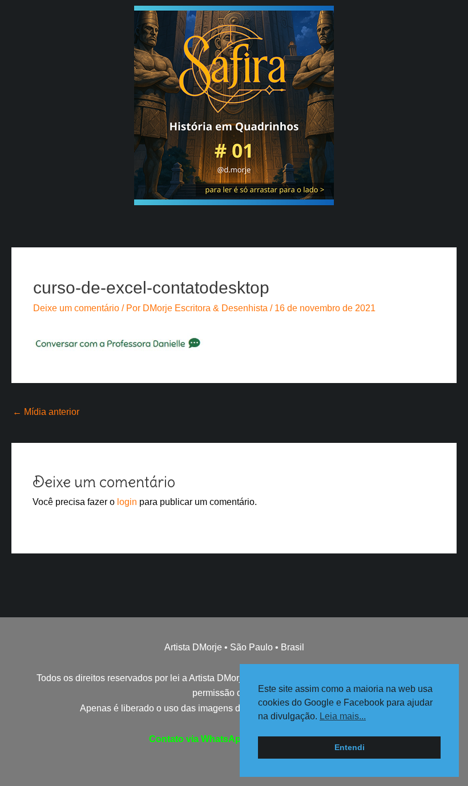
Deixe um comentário (76, 308)
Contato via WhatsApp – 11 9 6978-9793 (234, 739)
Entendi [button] (349, 747)
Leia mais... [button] (343, 716)
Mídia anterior (46, 412)
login (127, 502)
